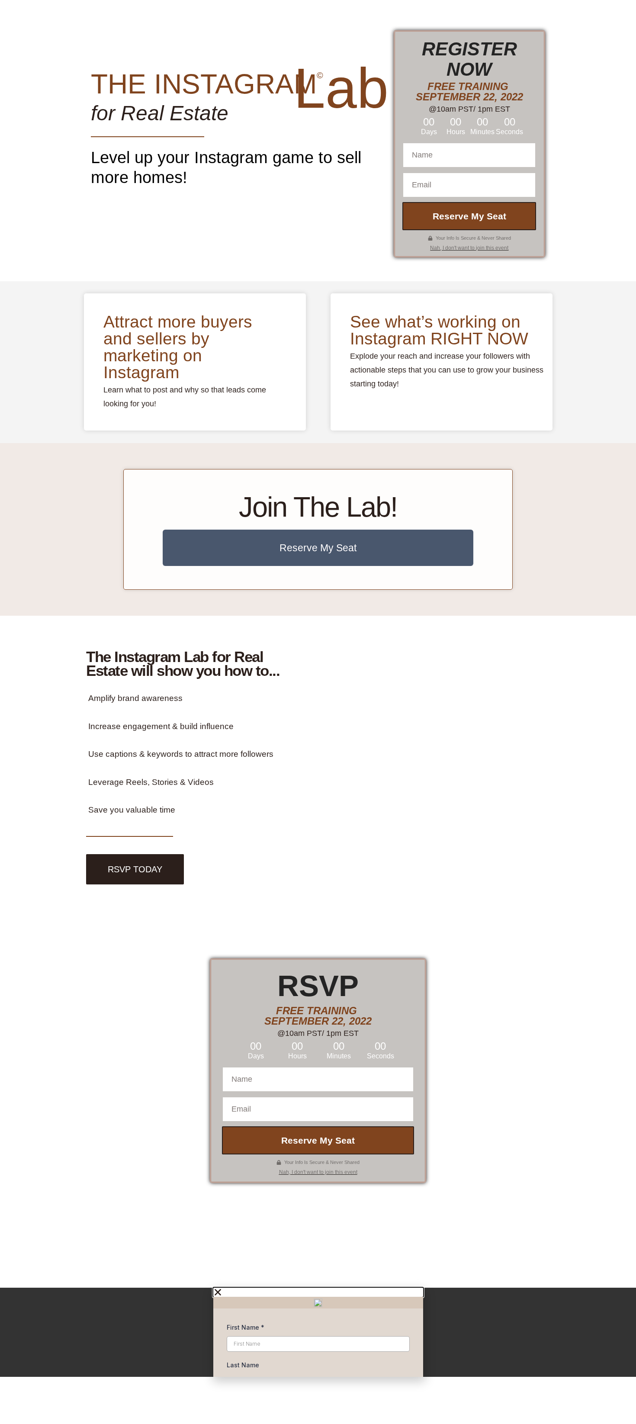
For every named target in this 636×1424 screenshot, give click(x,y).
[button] (318, 1292)
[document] (318, 1332)
